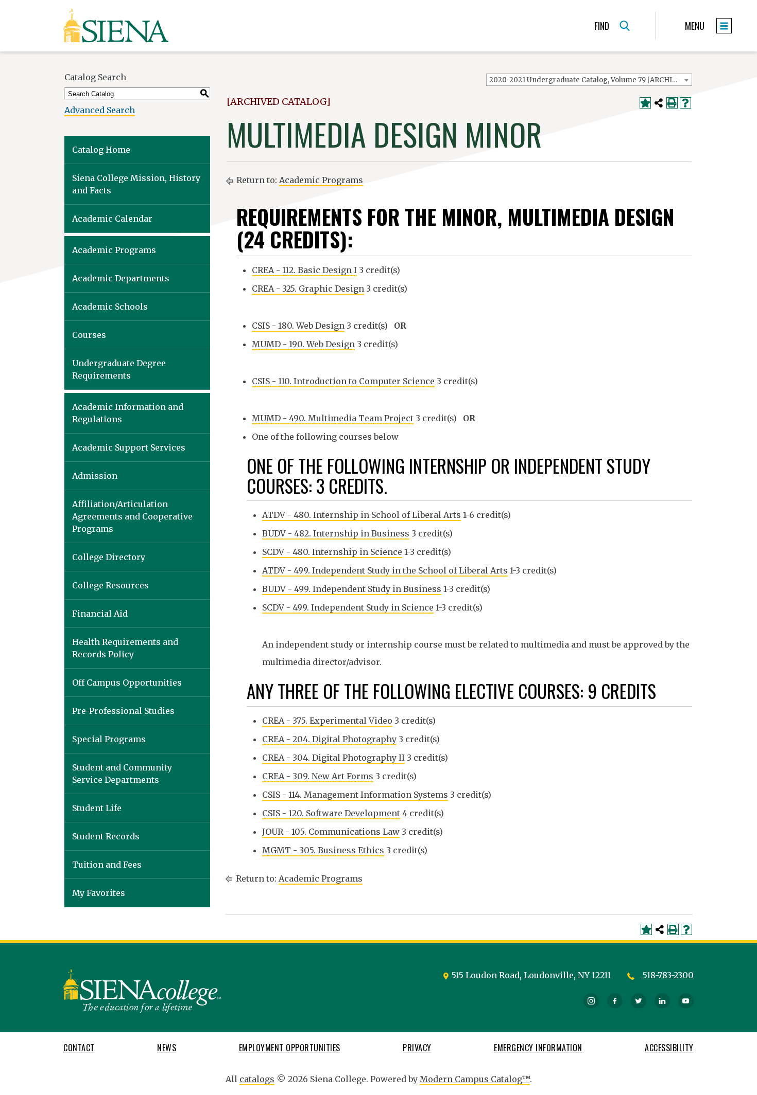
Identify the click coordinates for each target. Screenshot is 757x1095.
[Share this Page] (658, 103)
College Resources (110, 585)
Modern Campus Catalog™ (475, 1079)
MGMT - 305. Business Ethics (323, 850)
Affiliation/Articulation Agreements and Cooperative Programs (132, 516)
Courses (89, 335)
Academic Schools (110, 306)
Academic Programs (114, 250)
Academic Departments (120, 278)
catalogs (256, 1079)
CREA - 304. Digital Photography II (333, 757)
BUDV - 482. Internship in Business (335, 533)
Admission (94, 476)
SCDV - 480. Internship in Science (332, 552)
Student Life (97, 808)
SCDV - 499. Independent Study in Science (348, 607)
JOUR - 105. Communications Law (331, 832)
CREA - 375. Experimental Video (327, 720)
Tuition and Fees (107, 864)
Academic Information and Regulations (127, 413)
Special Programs (109, 739)
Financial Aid (100, 613)
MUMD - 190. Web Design (303, 344)
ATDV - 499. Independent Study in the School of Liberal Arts (385, 570)
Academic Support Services (128, 447)
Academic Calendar (112, 218)
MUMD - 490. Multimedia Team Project (333, 418)
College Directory (108, 557)
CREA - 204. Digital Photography (329, 739)
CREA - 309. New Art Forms (317, 776)
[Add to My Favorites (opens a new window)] (645, 103)
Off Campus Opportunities (127, 682)
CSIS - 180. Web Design (298, 325)
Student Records (106, 836)
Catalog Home (101, 150)
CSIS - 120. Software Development (331, 813)
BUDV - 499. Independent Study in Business (351, 589)
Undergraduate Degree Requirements (119, 369)
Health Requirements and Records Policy (125, 648)
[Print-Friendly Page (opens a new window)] (672, 103)
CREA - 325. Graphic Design (308, 288)
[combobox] (589, 80)
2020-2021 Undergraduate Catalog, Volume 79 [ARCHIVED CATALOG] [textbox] (590, 80)
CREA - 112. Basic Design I (304, 270)
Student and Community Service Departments (122, 773)
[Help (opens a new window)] (685, 103)
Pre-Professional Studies (123, 711)
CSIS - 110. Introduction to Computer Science (343, 381)
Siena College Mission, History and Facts (136, 184)
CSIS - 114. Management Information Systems (355, 794)
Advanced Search (99, 110)
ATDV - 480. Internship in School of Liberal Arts (361, 515)
